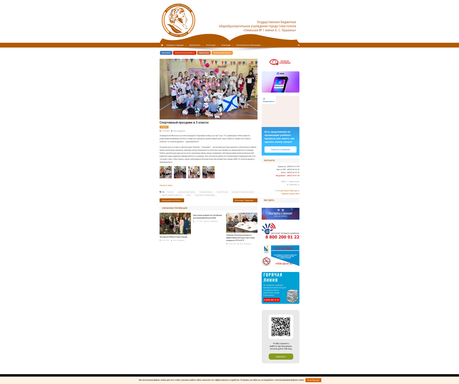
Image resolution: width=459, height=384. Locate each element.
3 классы (170, 192)
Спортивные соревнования (205, 195)
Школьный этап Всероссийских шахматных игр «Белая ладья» (173, 200)
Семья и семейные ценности (171, 195)
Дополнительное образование (248, 45)
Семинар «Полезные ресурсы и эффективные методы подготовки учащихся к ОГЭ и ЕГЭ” (240, 237)
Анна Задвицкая (179, 131)
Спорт (188, 195)
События (164, 127)
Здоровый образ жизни (186, 192)
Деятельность (195, 45)
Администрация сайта (290, 194)
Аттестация (211, 45)
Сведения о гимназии (174, 45)
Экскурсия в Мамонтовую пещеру (173, 237)
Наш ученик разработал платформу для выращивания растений (207, 216)
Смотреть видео (166, 185)
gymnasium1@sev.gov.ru (290, 191)
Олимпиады (226, 45)
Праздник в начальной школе (243, 192)
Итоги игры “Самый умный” (245, 200)
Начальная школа (206, 192)
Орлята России (222, 192)
